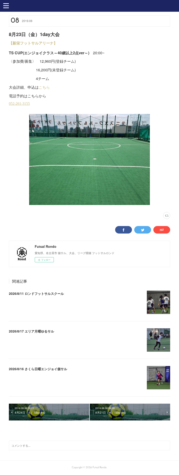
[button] (6, 5)
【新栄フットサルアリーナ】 (33, 43)
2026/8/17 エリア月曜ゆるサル (31, 331)
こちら (44, 87)
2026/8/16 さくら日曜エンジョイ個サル (38, 368)
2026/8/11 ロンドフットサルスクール (36, 293)
